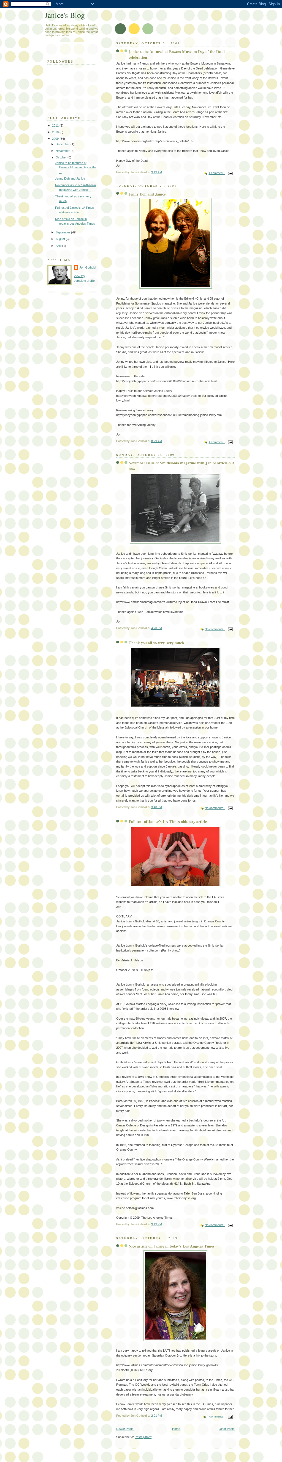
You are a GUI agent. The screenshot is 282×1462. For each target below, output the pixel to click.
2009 (55, 138)
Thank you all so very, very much (156, 643)
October (61, 157)
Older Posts (227, 1428)
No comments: (215, 629)
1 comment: (216, 173)
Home (176, 1428)
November (63, 150)
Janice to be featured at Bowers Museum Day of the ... (75, 167)
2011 (55, 125)
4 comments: (216, 1416)
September (63, 232)
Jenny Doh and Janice (147, 194)
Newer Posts (125, 1428)
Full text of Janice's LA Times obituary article (168, 821)
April (59, 245)
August (61, 239)
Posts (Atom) (143, 1437)
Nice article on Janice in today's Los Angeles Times (172, 1246)
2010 (55, 132)
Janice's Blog (65, 15)
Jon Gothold (87, 267)
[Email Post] (230, 173)
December (63, 144)
